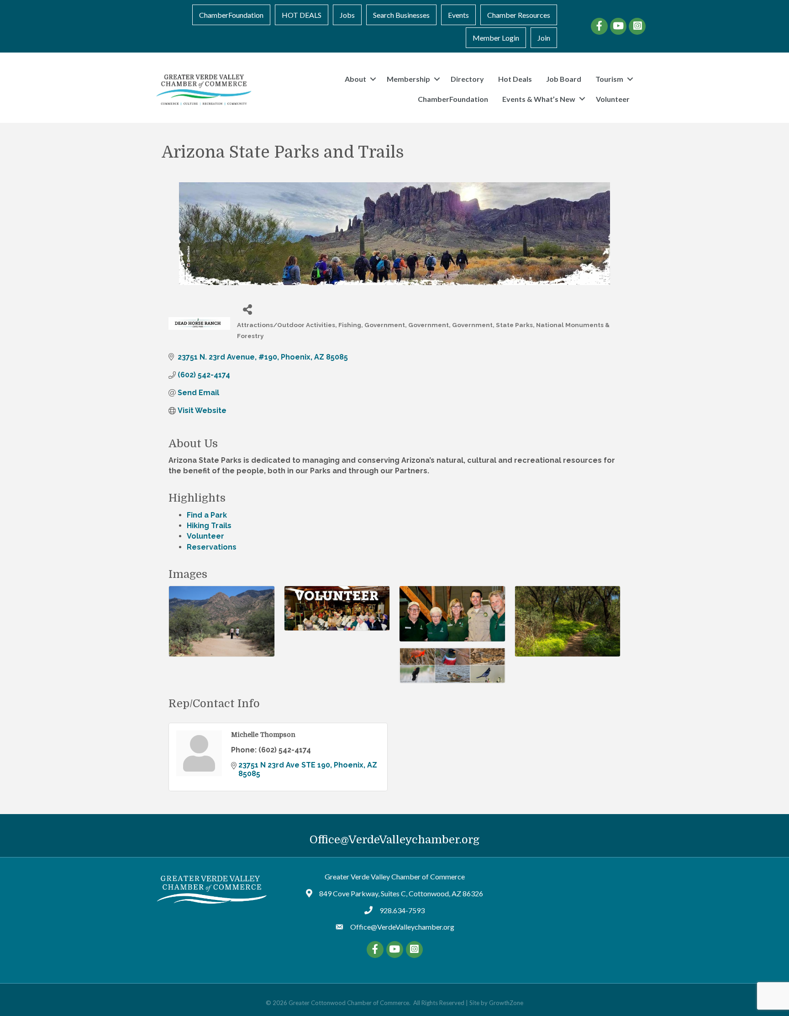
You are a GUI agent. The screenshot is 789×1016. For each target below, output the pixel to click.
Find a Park (207, 515)
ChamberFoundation (231, 15)
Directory (467, 78)
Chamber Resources (518, 15)
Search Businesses (401, 15)
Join (543, 37)
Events (458, 15)
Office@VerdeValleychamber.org (394, 839)
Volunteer (613, 99)
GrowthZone (506, 1002)
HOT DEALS (301, 15)
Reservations (212, 547)
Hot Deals (515, 78)
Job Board (563, 78)
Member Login (496, 37)
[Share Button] (247, 309)
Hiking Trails (209, 525)
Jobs (347, 15)
